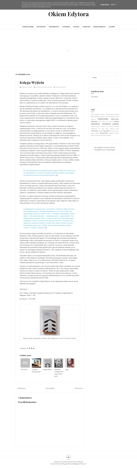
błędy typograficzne (95, 117)
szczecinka (112, 129)
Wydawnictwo (54, 27)
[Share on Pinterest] (32, 348)
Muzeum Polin (104, 126)
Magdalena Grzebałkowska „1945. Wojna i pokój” (58, 372)
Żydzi (109, 135)
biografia (116, 114)
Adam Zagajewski (95, 114)
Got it (113, 5)
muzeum (98, 126)
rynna (102, 129)
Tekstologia (94, 131)
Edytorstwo (41, 27)
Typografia (66, 27)
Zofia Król (105, 135)
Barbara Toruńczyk (105, 114)
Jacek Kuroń (105, 122)
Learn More (104, 5)
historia (100, 122)
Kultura (76, 27)
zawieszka (111, 133)
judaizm (111, 122)
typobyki (100, 131)
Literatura (86, 27)
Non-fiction (111, 126)
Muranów (93, 126)
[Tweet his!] (29, 348)
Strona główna (27, 27)
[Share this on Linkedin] (34, 348)
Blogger (112, 150)
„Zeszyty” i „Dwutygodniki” (36, 370)
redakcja (117, 126)
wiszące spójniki (95, 133)
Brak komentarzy (61, 87)
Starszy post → (79, 388)
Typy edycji (24, 369)
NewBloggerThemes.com (79, 464)
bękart (112, 114)
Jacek (66, 369)
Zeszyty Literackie (99, 135)
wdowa (117, 131)
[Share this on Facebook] (27, 348)
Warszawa (112, 131)
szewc (117, 129)
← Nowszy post (20, 388)
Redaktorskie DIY (99, 27)
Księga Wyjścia (32, 82)
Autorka (112, 27)
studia (106, 129)
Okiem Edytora (68, 14)
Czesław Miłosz (104, 117)
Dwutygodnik (112, 117)
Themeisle (59, 464)
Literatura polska (47, 87)
